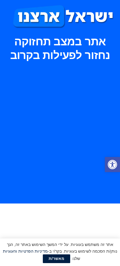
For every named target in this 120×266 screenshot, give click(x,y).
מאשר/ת (56, 258)
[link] (112, 164)
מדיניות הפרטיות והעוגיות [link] (25, 251)
